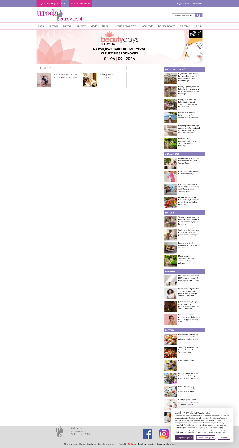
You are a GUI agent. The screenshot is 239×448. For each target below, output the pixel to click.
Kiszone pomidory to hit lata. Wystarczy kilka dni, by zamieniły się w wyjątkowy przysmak (188, 200)
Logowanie (196, 3)
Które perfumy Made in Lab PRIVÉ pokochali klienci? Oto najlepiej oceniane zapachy (188, 278)
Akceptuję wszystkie (184, 437)
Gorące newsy (166, 26)
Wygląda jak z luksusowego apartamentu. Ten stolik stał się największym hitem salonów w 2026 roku (189, 129)
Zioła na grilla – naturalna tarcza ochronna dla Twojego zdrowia (188, 349)
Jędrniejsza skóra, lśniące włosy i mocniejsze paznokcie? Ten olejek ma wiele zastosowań (188, 305)
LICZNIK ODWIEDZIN (80, 3)
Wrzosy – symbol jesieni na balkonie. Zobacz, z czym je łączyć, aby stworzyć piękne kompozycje (188, 90)
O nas (82, 444)
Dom (105, 26)
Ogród (67, 26)
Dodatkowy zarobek (146, 444)
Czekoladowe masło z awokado (186, 361)
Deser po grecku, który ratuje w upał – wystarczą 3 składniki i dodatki (188, 401)
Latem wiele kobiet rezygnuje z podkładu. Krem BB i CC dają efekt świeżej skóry (189, 318)
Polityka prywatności (107, 444)
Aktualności (172, 154)
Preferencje (223, 437)
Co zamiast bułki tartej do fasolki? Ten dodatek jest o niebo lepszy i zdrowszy (188, 375)
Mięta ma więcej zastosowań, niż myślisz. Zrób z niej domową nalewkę (187, 142)
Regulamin (91, 444)
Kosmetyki (147, 26)
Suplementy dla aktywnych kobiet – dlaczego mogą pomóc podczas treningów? (188, 232)
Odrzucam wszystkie (206, 437)
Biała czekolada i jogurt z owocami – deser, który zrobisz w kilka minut (187, 388)
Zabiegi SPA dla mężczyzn (107, 76)
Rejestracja (183, 3)
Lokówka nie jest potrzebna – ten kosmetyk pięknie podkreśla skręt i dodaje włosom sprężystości (188, 292)
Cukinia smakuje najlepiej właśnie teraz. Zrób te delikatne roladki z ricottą (188, 336)
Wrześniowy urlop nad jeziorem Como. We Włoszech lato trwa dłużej (188, 115)
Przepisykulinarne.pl (166, 444)
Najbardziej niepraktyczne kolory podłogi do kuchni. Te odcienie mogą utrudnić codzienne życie (189, 77)
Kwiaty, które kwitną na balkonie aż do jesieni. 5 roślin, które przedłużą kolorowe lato (187, 103)
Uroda (40, 26)
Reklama (132, 444)
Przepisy (81, 26)
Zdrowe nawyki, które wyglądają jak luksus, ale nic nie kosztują (189, 245)
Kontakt (122, 444)
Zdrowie (53, 26)
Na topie (185, 26)
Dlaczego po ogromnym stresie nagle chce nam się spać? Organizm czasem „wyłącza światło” (188, 187)
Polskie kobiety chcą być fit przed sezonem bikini (65, 76)
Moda (93, 26)
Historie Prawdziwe (124, 26)
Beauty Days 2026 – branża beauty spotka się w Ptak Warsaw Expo (188, 160)
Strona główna (70, 444)
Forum (198, 26)
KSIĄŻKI (64, 3)
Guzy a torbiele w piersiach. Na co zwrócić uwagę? (188, 172)
